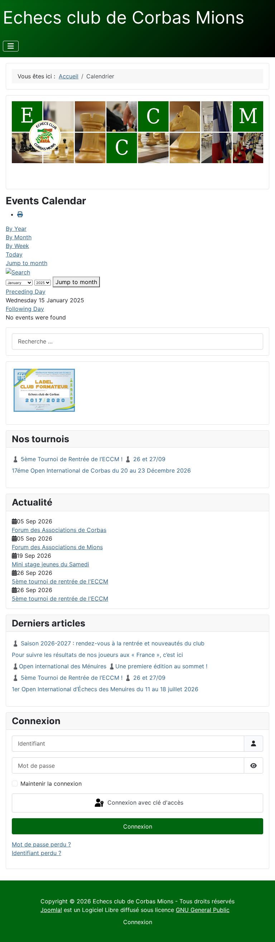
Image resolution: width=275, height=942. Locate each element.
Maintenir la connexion (51, 783)
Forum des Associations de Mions (57, 547)
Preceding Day (25, 291)
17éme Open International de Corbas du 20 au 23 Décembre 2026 (101, 470)
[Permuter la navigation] (11, 46)
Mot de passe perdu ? (41, 844)
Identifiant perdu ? (36, 852)
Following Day (25, 308)
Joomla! (51, 909)
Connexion (137, 826)
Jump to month (26, 263)
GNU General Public (203, 909)
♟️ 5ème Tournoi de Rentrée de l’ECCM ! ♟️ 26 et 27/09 (88, 459)
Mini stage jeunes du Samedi (50, 564)
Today (14, 254)
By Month (19, 237)
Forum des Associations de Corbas (59, 529)
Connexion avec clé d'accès (144, 802)
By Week (17, 245)
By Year (16, 228)
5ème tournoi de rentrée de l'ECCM (60, 581)
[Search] (18, 271)
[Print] (20, 214)
